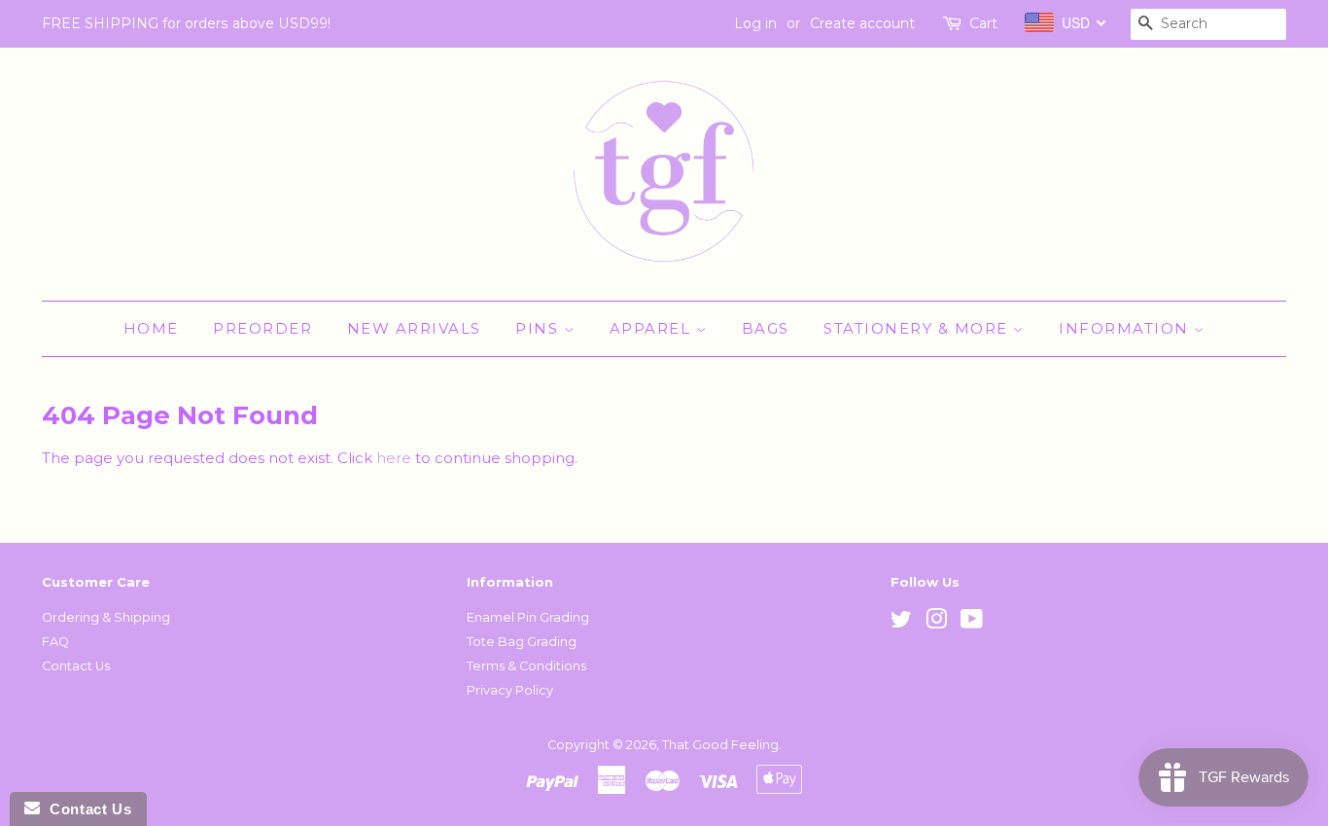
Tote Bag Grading (522, 641)
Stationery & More (918, 328)
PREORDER (262, 328)
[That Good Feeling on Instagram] (936, 623)
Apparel (653, 328)
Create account (862, 23)
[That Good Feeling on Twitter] (901, 623)
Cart (983, 23)
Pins (539, 328)
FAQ (55, 641)
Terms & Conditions (526, 666)
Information (1126, 328)
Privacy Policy (510, 690)
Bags (765, 328)
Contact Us (76, 666)
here (393, 458)
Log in (755, 23)
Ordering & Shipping (106, 617)
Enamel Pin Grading (528, 617)
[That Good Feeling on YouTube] (972, 623)
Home (151, 328)
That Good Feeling (720, 744)
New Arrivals (414, 328)
